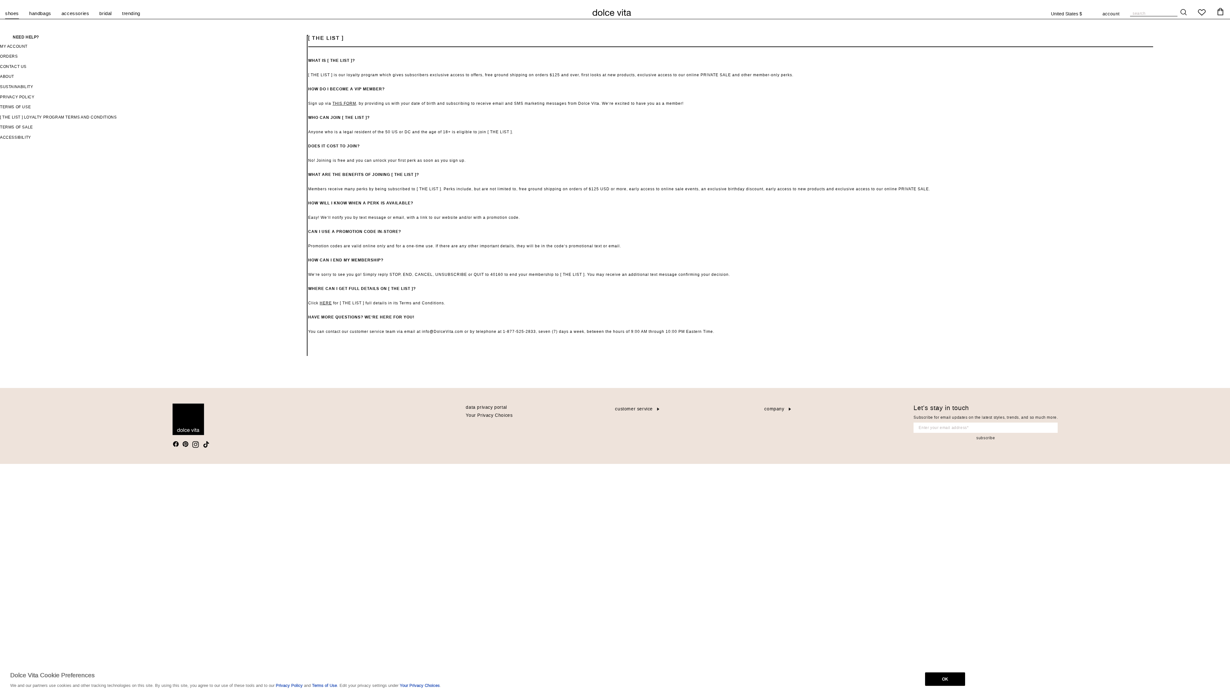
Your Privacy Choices (489, 415)
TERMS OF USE (15, 107)
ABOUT (7, 76)
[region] (615, 678)
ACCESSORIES (75, 13)
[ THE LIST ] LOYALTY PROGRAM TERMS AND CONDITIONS (58, 117)
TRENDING (131, 13)
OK (945, 678)
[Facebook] (175, 444)
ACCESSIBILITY (15, 137)
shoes (12, 13)
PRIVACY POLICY (17, 97)
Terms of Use (324, 685)
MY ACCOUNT (14, 46)
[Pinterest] (185, 444)
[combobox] (1070, 14)
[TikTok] (206, 445)
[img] (175, 444)
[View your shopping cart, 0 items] (1220, 11)
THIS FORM (344, 103)
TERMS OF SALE (16, 127)
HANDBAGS (40, 13)
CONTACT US (13, 66)
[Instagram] (196, 445)
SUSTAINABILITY (16, 86)
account (1111, 14)
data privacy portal (486, 407)
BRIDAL (105, 13)
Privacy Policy (289, 685)
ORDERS (9, 56)
